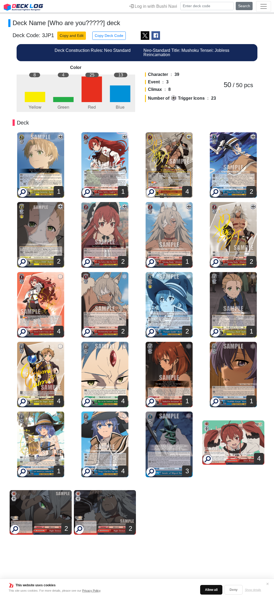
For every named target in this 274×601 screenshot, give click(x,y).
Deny (234, 590)
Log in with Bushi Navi (155, 6)
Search (244, 6)
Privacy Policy (91, 590)
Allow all (211, 590)
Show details (253, 589)
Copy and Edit (71, 35)
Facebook (155, 35)
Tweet (145, 35)
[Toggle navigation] (263, 6)
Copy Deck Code (109, 35)
